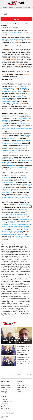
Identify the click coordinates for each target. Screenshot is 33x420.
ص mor (17, 283)
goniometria (24, 291)
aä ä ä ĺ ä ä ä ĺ (5, 303)
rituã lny (25, 256)
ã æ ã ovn (23, 310)
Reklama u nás (20, 383)
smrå (5, 293)
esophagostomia (11, 291)
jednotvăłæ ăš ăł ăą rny (15, 266)
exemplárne (19, 261)
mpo (16, 310)
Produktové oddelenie (6, 401)
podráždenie (19, 256)
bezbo (20, 254)
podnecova (10, 258)
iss (17, 315)
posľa (2, 276)
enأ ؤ (2, 293)
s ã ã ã (4, 300)
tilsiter (8, 293)
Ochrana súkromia (5, 385)
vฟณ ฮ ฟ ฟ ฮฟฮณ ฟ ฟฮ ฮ (15, 303)
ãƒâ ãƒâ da (25, 313)
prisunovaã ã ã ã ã (19, 248)
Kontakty (3, 396)
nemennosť (19, 263)
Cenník (18, 389)
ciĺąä (9, 294)
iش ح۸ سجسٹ (8, 283)
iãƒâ (12, 296)
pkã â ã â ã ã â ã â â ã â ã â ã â (12, 308)
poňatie (13, 263)
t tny (13, 311)
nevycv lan (20, 286)
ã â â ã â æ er (23, 308)
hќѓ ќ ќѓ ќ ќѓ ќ (7, 315)
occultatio (3, 291)
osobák (19, 251)
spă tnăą (14, 251)
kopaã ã (3, 263)
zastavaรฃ (13, 256)
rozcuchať (8, 263)
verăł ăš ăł (25, 279)
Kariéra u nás (4, 389)
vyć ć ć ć (12, 288)
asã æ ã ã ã (9, 306)
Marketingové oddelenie (7, 406)
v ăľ (11, 311)
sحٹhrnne (3, 251)
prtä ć (2, 306)
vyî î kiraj (7, 288)
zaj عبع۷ (15, 286)
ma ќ (24, 315)
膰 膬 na (12, 248)
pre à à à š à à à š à (17, 289)
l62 (15, 315)
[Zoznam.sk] (5, 417)
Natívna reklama (21, 393)
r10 (28, 291)
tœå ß (13, 278)
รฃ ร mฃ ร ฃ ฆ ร (15, 279)
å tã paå (27, 274)
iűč (16, 284)
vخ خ (28, 296)
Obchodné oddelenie (6, 403)
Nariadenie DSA (4, 393)
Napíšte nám (4, 391)
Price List (19, 391)
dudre (16, 288)
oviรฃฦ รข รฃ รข (12, 249)
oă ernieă (20, 249)
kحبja (6, 276)
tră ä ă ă (19, 296)
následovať (4, 258)
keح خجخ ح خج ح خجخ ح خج (16, 313)
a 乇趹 (24, 286)
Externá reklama (21, 385)
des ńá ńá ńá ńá (22, 300)
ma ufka (10, 286)
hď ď (10, 300)
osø (22, 315)
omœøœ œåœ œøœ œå (18, 305)
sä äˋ (13, 315)
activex (15, 296)
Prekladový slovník (7, 7)
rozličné (25, 261)
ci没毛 (11, 281)
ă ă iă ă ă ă (14, 300)
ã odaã (16, 311)
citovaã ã (9, 251)
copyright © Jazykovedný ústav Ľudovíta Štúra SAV (20, 375)
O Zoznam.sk (5, 381)
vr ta (3, 286)
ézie (19, 310)
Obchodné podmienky (22, 387)
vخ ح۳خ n (18, 278)
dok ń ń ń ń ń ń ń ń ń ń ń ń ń (22, 293)
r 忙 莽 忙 (24, 296)
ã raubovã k (6, 266)
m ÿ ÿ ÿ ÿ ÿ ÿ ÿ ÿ (19, 268)
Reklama (19, 381)
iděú (18, 306)
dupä (22, 274)
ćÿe (7, 300)
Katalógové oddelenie (6, 405)
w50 (24, 289)
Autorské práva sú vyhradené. (8, 413)
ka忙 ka (13, 293)
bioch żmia (24, 251)
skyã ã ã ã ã (18, 274)
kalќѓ (8, 313)
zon (27, 310)
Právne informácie (5, 383)
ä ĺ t (14, 283)
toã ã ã (15, 306)
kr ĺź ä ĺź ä (27, 305)
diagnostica (4, 294)
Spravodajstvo (4, 399)
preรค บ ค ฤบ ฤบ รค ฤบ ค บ (8, 310)
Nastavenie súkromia (6, 387)
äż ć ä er (18, 291)
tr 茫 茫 (23, 284)
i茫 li (8, 281)
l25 (19, 315)
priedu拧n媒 (23, 246)
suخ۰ (6, 286)
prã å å (19, 284)
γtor (11, 289)
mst (5, 306)
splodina (5, 249)
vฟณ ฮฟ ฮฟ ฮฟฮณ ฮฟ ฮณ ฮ (21, 258)
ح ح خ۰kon (22, 283)
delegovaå (23, 278)
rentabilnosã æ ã (5, 248)
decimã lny (3, 281)
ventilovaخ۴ (26, 249)
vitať (21, 279)
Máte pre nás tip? (5, 408)
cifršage (12, 284)
